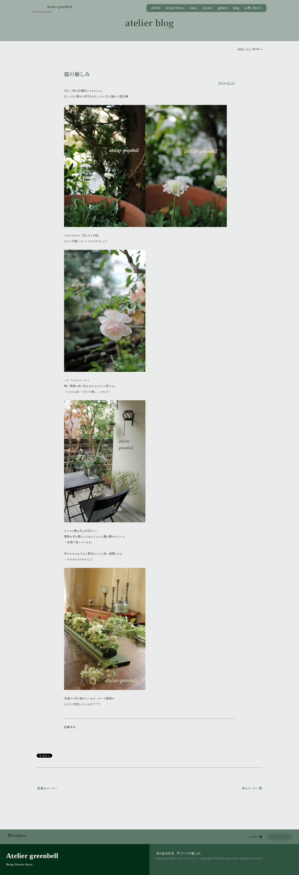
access (207, 8)
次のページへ (250, 788)
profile (155, 8)
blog (236, 8)
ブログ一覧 (255, 836)
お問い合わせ (253, 8)
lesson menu (175, 8)
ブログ (248, 49)
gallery (222, 8)
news (193, 8)
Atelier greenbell (59, 7)
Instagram (19, 835)
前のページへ (49, 788)
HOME (241, 49)
